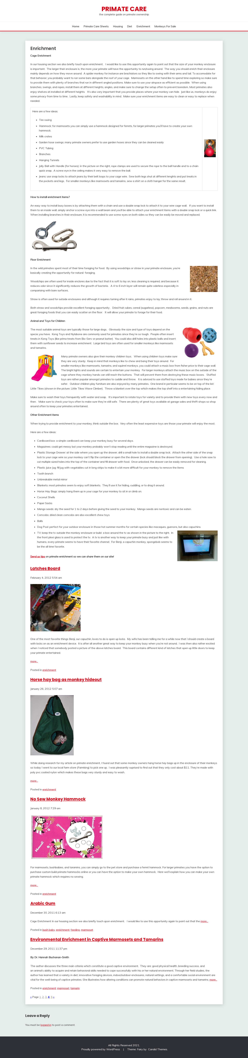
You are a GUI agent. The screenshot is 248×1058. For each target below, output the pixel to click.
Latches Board (45, 568)
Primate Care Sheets (96, 26)
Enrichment (143, 26)
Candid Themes (157, 1049)
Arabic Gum (42, 903)
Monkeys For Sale (165, 26)
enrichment (49, 670)
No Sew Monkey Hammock (58, 799)
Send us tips (37, 556)
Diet (129, 26)
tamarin (75, 988)
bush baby (49, 929)
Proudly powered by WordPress (101, 1049)
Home (75, 26)
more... (34, 661)
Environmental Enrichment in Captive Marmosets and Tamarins (96, 939)
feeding (75, 929)
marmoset (87, 929)
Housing (118, 26)
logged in (45, 1025)
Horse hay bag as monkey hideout (66, 679)
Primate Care (124, 9)
